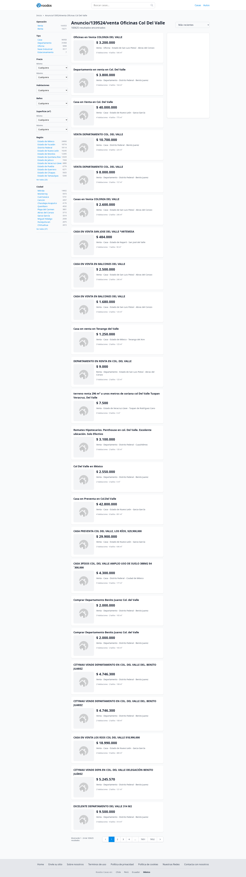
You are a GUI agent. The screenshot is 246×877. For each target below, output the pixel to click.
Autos (206, 5)
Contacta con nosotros (196, 864)
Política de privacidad (122, 864)
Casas (198, 5)
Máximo (39, 73)
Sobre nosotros (75, 864)
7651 (143, 839)
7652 (152, 839)
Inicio (39, 15)
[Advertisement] (188, 75)
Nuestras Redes (171, 864)
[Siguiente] (160, 839)
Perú (126, 872)
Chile (118, 872)
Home (40, 864)
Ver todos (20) (42, 180)
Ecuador (136, 872)
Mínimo (39, 64)
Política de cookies (148, 864)
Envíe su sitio (55, 864)
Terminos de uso (97, 864)
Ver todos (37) (42, 229)
